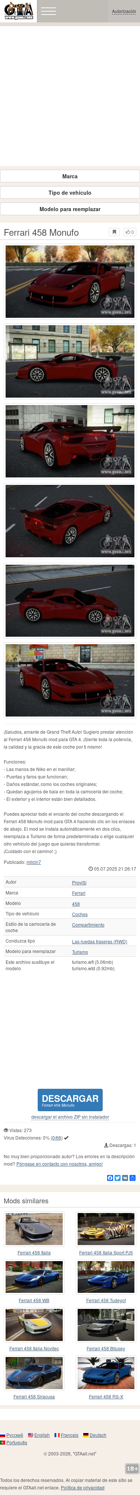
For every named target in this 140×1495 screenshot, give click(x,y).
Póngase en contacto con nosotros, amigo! (59, 1163)
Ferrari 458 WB (34, 1300)
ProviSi (79, 882)
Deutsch (98, 1435)
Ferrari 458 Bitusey (106, 1348)
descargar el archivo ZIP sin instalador (70, 1117)
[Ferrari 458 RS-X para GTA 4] (106, 1373)
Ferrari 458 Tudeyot (106, 1300)
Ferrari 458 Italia (34, 1252)
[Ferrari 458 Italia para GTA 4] (34, 1229)
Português (16, 1442)
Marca (70, 176)
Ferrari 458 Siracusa (34, 1396)
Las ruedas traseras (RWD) (99, 941)
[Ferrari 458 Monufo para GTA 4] (70, 282)
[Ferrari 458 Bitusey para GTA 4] (106, 1325)
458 (76, 904)
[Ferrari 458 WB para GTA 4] (34, 1277)
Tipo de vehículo (70, 192)
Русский (14, 1435)
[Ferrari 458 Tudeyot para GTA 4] (106, 1277)
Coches (80, 914)
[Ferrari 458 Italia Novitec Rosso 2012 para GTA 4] (34, 1325)
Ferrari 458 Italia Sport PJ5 (106, 1252)
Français (69, 1435)
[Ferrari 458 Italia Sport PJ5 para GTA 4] (106, 1229)
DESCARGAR (70, 1100)
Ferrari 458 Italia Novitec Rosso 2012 (34, 1348)
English (42, 1435)
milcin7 (34, 862)
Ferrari (78, 893)
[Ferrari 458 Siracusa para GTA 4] (34, 1373)
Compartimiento (88, 925)
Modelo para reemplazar (70, 209)
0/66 (56, 1137)
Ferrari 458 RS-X (106, 1396)
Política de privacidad (83, 1487)
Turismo (80, 952)
